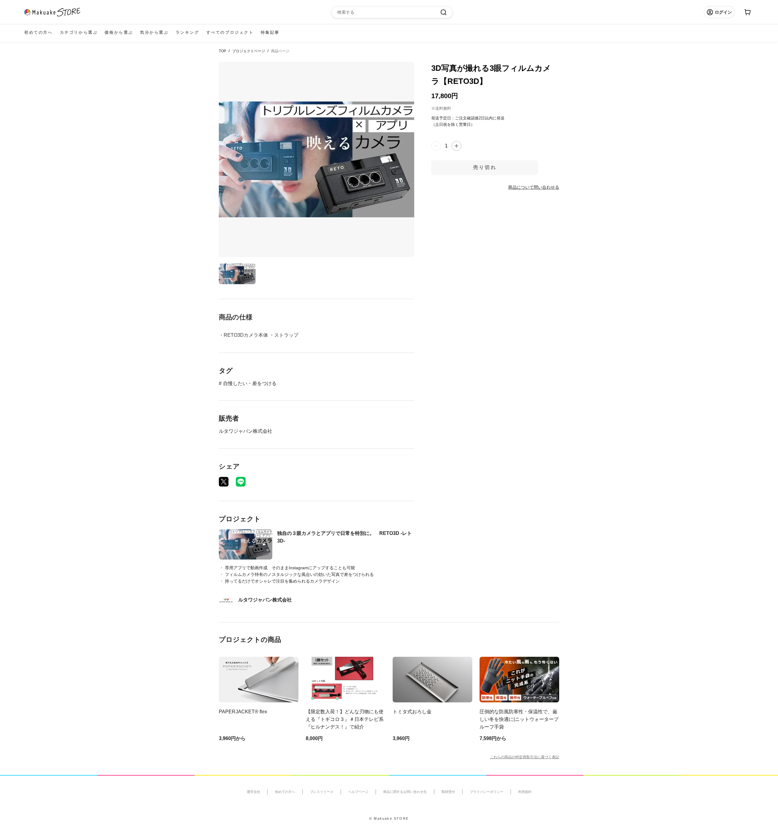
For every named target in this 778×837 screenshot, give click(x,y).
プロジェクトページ (248, 51)
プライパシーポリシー (486, 792)
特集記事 (270, 32)
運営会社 (253, 792)
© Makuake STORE (389, 818)
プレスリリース (321, 792)
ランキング (187, 32)
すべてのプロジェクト (230, 32)
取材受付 (448, 792)
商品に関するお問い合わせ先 (405, 792)
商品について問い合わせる (533, 186)
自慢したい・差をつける (250, 383)
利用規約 (525, 792)
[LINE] (241, 482)
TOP (222, 51)
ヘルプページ (358, 792)
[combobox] (389, 12)
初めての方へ (38, 32)
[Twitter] (224, 482)
